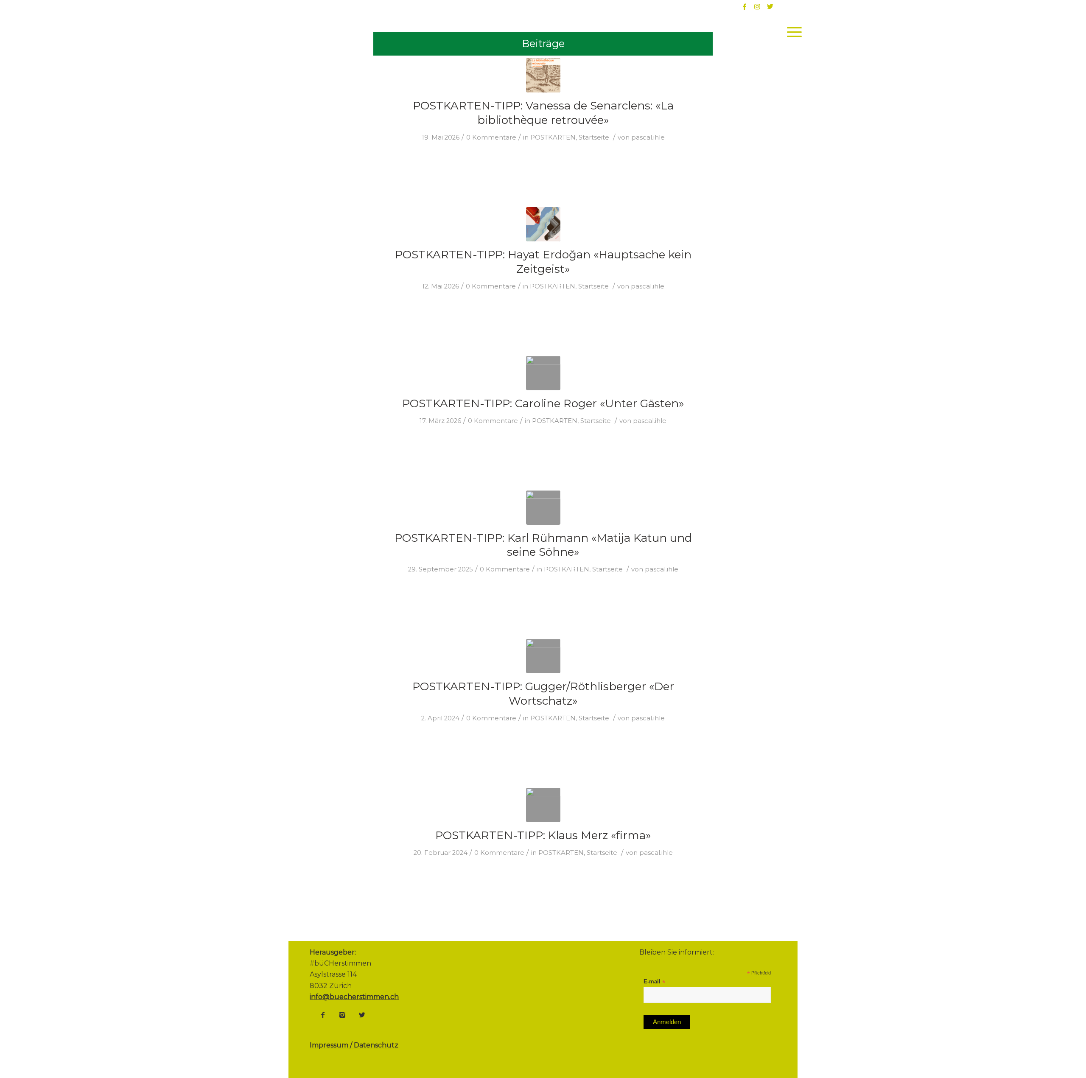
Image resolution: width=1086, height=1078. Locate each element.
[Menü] (791, 32)
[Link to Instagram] (757, 6)
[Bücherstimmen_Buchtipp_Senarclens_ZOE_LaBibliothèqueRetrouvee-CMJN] (543, 75)
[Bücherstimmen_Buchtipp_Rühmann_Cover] (543, 507)
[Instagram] (342, 1014)
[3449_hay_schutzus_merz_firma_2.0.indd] (543, 805)
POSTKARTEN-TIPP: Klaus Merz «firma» (543, 835)
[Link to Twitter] (770, 6)
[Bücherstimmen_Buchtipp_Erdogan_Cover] (543, 224)
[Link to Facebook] (744, 6)
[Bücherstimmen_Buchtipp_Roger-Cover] (543, 373)
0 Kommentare (491, 137)
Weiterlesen (410, 154)
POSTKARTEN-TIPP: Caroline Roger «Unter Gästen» (543, 403)
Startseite (594, 137)
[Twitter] (361, 1014)
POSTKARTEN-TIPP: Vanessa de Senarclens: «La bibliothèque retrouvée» (543, 113)
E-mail (654, 982)
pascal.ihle (648, 137)
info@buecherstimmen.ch (354, 997)
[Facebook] (322, 1014)
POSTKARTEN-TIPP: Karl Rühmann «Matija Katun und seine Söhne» (543, 545)
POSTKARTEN (553, 137)
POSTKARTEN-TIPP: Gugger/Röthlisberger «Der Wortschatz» (543, 694)
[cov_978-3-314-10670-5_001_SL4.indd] (543, 656)
